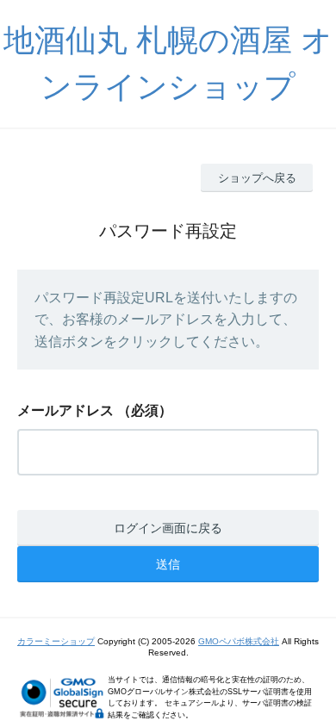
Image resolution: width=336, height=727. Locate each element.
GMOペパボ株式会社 (238, 641)
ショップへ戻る (257, 177)
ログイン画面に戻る (168, 528)
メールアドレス (65, 410)
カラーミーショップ (56, 641)
